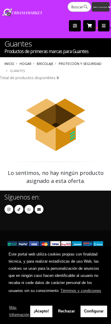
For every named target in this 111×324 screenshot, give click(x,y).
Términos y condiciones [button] (80, 290)
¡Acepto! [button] (41, 311)
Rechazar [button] (66, 311)
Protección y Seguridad (80, 63)
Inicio (9, 63)
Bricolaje (45, 63)
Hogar (25, 63)
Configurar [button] (94, 311)
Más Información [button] (19, 311)
